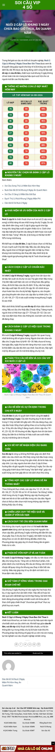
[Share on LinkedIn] (39, 645)
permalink (47, 653)
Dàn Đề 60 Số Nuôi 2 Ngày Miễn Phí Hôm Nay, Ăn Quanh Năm (13, 682)
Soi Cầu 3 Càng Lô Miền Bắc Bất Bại (20, 194)
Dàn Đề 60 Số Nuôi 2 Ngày (16, 203)
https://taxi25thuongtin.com (28, 711)
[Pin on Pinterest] (34, 645)
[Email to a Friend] (30, 645)
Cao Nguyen (40, 40)
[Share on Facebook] (21, 645)
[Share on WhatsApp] (16, 645)
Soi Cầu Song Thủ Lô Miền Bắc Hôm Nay (22, 186)
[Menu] (3, 5)
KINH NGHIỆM (27, 21)
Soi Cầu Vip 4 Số (27, 4)
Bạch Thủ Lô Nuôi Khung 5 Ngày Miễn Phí (22, 199)
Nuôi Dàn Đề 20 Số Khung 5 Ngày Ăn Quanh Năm (26, 190)
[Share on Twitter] (25, 645)
